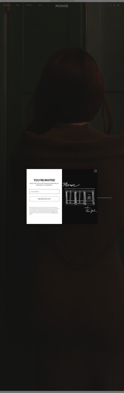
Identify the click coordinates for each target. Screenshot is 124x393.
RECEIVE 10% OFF (44, 199)
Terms (30, 213)
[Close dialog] (95, 171)
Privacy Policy (54, 212)
